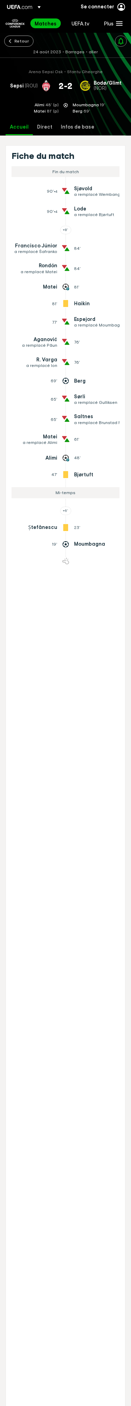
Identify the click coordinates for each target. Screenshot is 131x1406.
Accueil (19, 127)
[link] (45, 23)
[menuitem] (47, 23)
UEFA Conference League (15, 23)
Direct (44, 127)
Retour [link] (21, 40)
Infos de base (77, 127)
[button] (112, 23)
